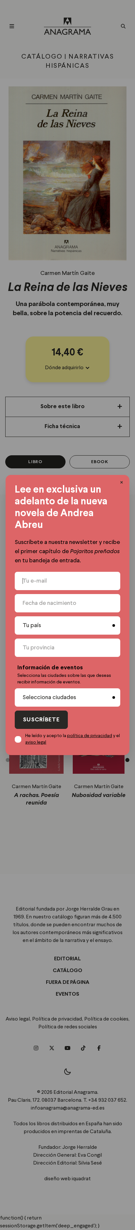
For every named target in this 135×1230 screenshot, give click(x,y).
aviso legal (35, 742)
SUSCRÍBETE (41, 720)
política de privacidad (89, 735)
